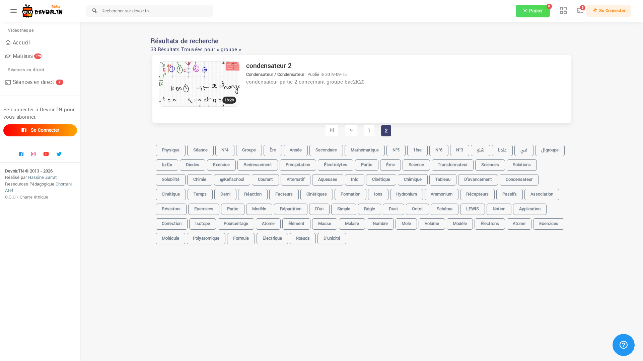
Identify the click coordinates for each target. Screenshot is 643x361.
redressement (257, 164)
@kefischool (232, 179)
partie (366, 164)
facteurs (284, 194)
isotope (202, 223)
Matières (27, 56)
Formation (350, 194)
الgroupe (550, 150)
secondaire (326, 150)
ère (273, 150)
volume (432, 223)
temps (200, 194)
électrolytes (335, 164)
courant (265, 179)
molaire (352, 223)
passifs (509, 194)
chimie (199, 179)
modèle (460, 223)
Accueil (21, 42)
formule (241, 238)
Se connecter (44, 130)
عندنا (502, 150)
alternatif (295, 179)
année (296, 150)
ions (378, 194)
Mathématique (365, 150)
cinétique (381, 179)
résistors (171, 209)
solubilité (171, 179)
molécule (170, 238)
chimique (413, 179)
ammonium (441, 194)
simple (343, 209)
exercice (221, 164)
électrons (490, 223)
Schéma (444, 209)
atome (519, 223)
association (541, 194)
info (354, 179)
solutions (522, 164)
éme (390, 164)
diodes (192, 164)
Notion (499, 209)
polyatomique (206, 238)
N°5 (396, 150)
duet (393, 209)
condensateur (519, 179)
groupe (249, 150)
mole (406, 223)
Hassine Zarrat (42, 177)
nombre (380, 223)
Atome (268, 223)
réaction (253, 194)
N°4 (224, 150)
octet (417, 209)
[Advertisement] (361, 351)
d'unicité (332, 238)
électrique (272, 238)
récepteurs (477, 194)
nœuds (303, 238)
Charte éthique (34, 197)
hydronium (406, 194)
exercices (203, 209)
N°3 (459, 150)
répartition (290, 209)
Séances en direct (37, 82)
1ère (417, 150)
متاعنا (167, 164)
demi (225, 194)
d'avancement (478, 179)
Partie (232, 209)
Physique (171, 150)
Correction (172, 223)
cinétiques (316, 194)
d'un (319, 209)
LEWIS (472, 209)
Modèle (259, 209)
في (523, 150)
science (416, 164)
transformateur (453, 164)
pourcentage (236, 223)
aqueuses (327, 179)
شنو (480, 150)
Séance (200, 150)
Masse (324, 223)
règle (369, 209)
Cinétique (171, 194)
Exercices (548, 223)
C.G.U (10, 197)
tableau (442, 179)
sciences (490, 164)
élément (296, 223)
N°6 (438, 150)
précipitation (298, 164)
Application (530, 209)
